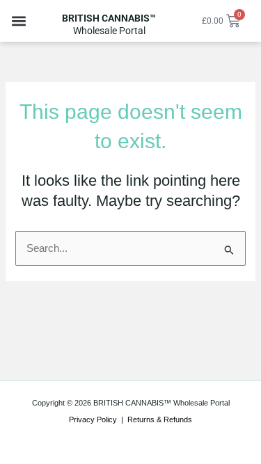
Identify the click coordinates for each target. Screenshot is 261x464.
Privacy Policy (93, 419)
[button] (18, 21)
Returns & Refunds (159, 419)
